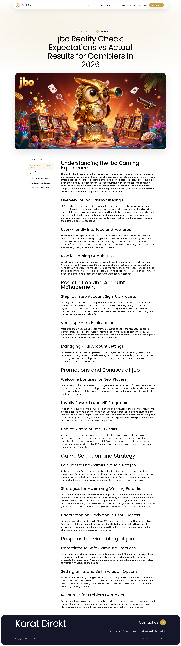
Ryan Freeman (104, 31)
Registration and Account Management (38, 173)
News (125, 631)
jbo (146, 177)
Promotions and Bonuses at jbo (40, 178)
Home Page (114, 631)
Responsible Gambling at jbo (39, 187)
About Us (142, 639)
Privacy (149, 639)
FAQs (133, 631)
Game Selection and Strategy (40, 183)
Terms (156, 639)
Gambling (77, 31)
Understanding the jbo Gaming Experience (40, 166)
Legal (163, 639)
